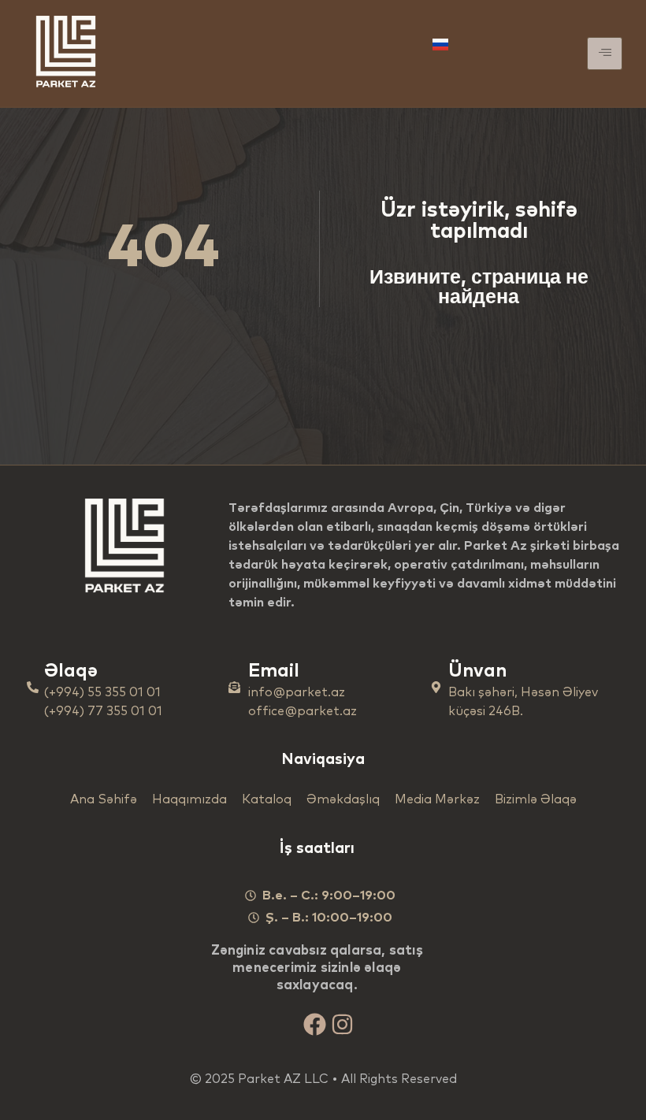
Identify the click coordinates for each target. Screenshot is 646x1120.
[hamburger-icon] (604, 53)
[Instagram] (342, 1024)
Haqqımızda (189, 799)
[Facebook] (315, 1024)
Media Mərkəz (437, 799)
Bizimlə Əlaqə (536, 799)
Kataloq (266, 799)
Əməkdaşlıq (343, 799)
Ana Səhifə (103, 799)
